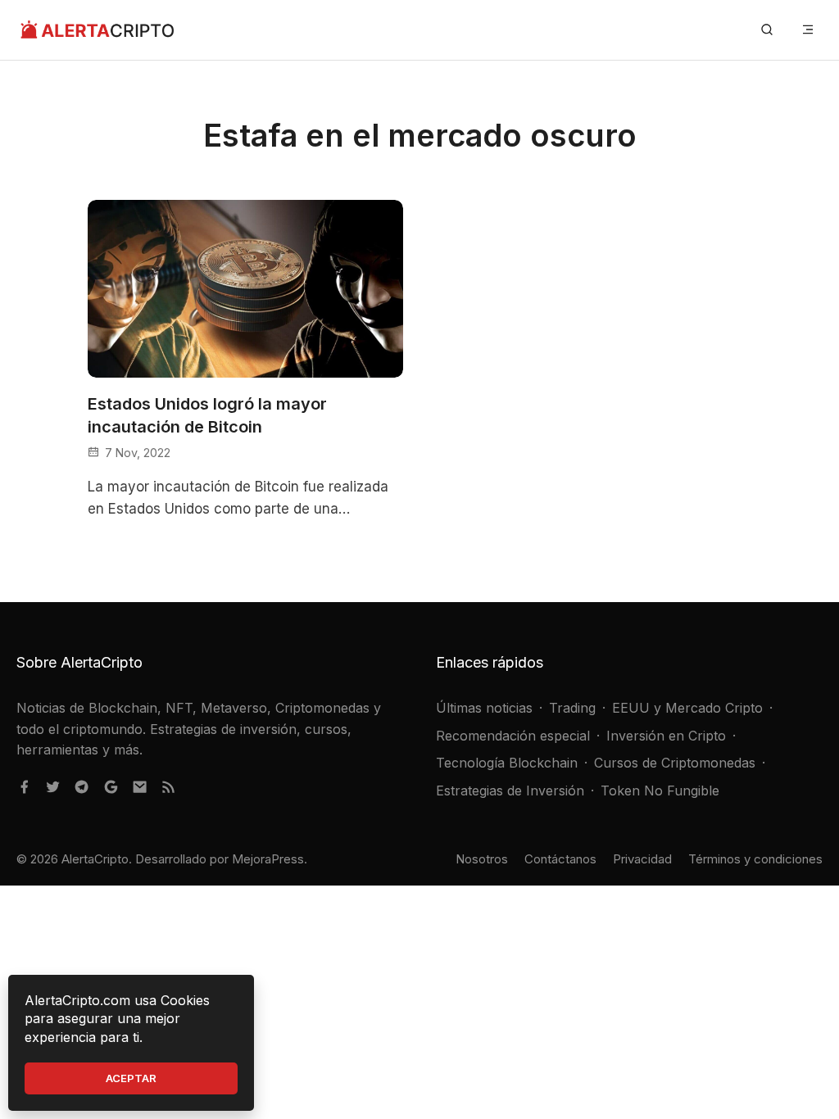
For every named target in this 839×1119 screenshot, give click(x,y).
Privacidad (642, 859)
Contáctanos (560, 859)
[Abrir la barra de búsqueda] (766, 30)
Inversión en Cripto (666, 735)
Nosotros (482, 859)
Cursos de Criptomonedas (674, 762)
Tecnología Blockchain (507, 762)
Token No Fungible (660, 790)
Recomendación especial (513, 735)
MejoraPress (268, 859)
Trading (572, 708)
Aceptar (131, 1078)
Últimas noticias (484, 708)
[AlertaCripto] (97, 30)
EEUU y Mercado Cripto (687, 708)
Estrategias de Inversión (510, 790)
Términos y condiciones (755, 859)
